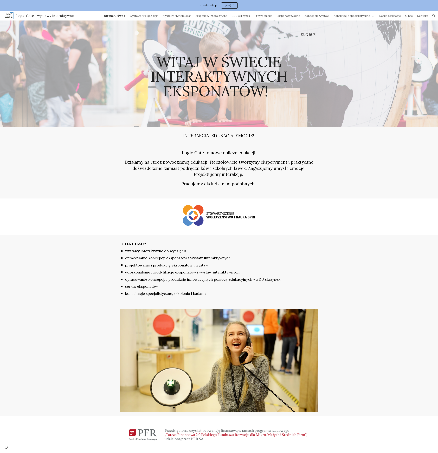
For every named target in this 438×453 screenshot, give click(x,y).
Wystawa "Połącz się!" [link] (144, 15)
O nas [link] (409, 15)
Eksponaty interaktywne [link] (211, 15)
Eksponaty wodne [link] (288, 15)
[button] (434, 16)
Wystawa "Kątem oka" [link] (176, 15)
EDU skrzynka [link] (241, 15)
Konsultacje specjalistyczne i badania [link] (354, 15)
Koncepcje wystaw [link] (316, 15)
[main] (219, 34)
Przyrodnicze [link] (263, 15)
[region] (219, 5)
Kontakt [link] (422, 15)
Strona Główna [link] (114, 15)
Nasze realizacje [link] (390, 15)
